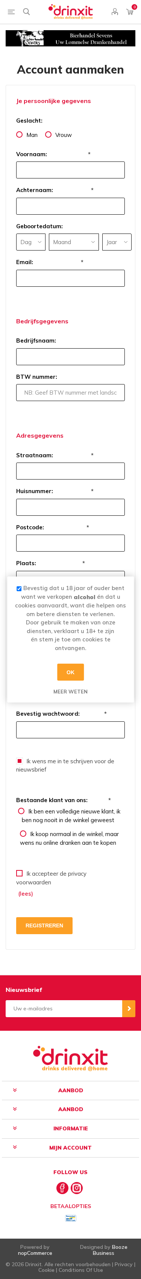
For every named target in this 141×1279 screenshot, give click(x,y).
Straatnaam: (34, 455)
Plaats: (26, 563)
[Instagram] (77, 1188)
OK (70, 672)
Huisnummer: (34, 491)
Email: (24, 262)
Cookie (46, 1270)
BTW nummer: (36, 376)
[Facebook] (62, 1188)
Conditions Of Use (81, 1270)
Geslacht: (29, 120)
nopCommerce (35, 1253)
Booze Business (110, 1250)
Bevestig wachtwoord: (48, 713)
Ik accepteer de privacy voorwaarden (51, 878)
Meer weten (70, 692)
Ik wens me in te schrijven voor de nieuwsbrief (65, 765)
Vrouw (63, 134)
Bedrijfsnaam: (36, 340)
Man (32, 134)
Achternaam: (34, 190)
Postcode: (30, 527)
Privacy (124, 1264)
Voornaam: (31, 154)
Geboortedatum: (39, 226)
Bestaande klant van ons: (52, 800)
